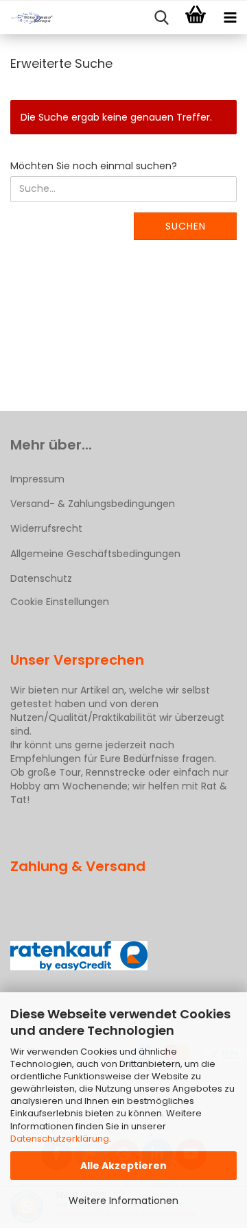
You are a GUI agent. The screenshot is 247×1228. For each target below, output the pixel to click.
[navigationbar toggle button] (230, 18)
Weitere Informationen (123, 1200)
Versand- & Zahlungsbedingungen (92, 504)
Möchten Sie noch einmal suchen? (93, 166)
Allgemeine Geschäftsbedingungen (95, 554)
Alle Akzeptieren (123, 1165)
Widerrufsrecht (46, 528)
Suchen (185, 226)
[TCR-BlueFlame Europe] (27, 18)
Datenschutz (41, 578)
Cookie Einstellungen (59, 602)
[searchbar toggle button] (161, 18)
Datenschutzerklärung (59, 1138)
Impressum (37, 479)
